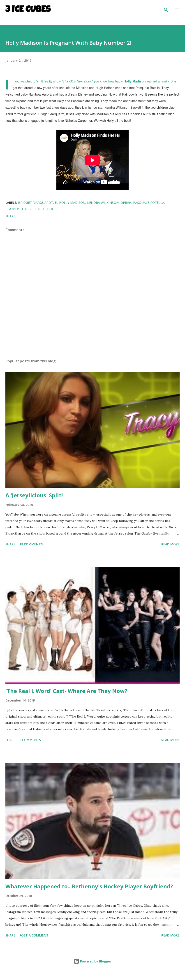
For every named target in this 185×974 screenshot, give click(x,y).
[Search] (166, 8)
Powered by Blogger (95, 961)
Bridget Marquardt (35, 202)
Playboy (12, 209)
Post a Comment (34, 935)
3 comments (30, 740)
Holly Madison (72, 202)
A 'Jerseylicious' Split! (34, 495)
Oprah (125, 202)
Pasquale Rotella (148, 202)
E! (56, 202)
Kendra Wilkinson (103, 202)
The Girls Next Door (39, 209)
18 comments (31, 544)
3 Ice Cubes (28, 9)
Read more (170, 544)
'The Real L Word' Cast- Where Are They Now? (66, 691)
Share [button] (10, 216)
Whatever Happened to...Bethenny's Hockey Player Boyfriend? (89, 886)
